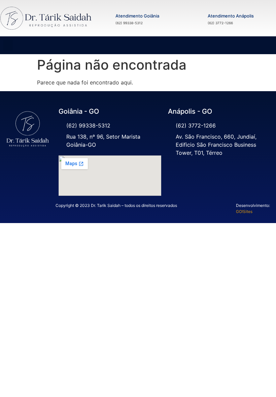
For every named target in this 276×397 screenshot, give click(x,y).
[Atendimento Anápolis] (195, 18)
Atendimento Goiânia (137, 16)
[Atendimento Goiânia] (103, 18)
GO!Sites (244, 211)
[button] (8, 45)
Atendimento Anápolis (231, 16)
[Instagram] (28, 168)
